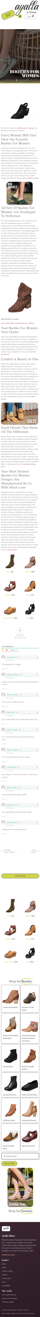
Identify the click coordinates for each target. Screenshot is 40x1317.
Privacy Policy (6, 1278)
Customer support (8, 1302)
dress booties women (30, 178)
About (4, 1267)
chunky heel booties (10, 1007)
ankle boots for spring (25, 128)
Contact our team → (9, 1255)
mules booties (12, 550)
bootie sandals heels (29, 1095)
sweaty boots (8, 1066)
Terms (4, 1282)
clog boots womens (29, 1120)
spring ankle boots (10, 1095)
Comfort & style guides (9, 1298)
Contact (4, 1275)
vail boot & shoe (9, 1120)
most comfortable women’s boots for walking (17, 323)
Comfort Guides (7, 1271)
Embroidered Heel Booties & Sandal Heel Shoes (28, 1038)
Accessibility (6, 1286)
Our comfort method (9, 1295)
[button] (20, 16)
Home (4, 1264)
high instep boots (28, 1146)
